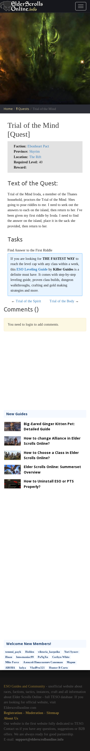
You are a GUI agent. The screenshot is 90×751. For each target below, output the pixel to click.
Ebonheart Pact (38, 146)
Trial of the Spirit (28, 301)
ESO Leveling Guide (32, 269)
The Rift (35, 157)
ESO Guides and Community (24, 686)
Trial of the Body (62, 301)
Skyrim (34, 151)
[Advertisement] (45, 58)
